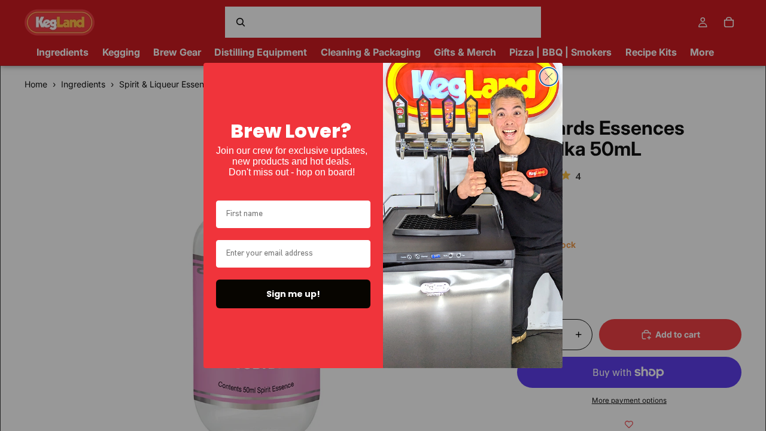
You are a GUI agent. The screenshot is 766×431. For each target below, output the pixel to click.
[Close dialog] (549, 77)
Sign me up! (293, 294)
